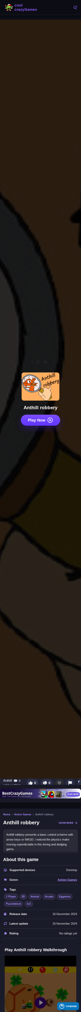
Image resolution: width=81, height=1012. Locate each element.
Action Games (22, 814)
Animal (34, 896)
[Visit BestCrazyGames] (40, 794)
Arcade (49, 896)
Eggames (64, 896)
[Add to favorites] (59, 783)
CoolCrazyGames (21, 7)
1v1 (29, 903)
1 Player (11, 896)
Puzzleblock (13, 903)
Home (6, 814)
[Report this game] (70, 783)
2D (23, 896)
